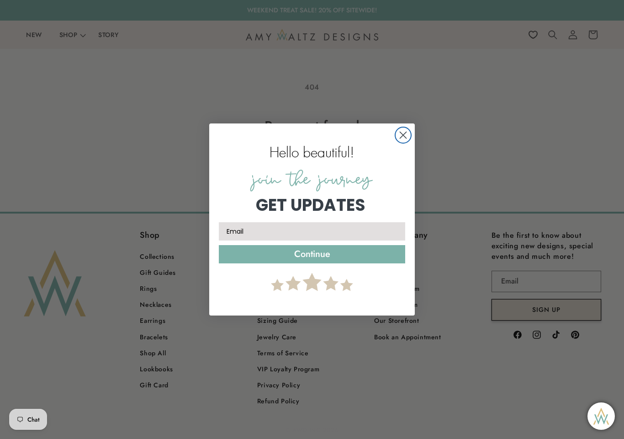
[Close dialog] (403, 135)
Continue (312, 254)
